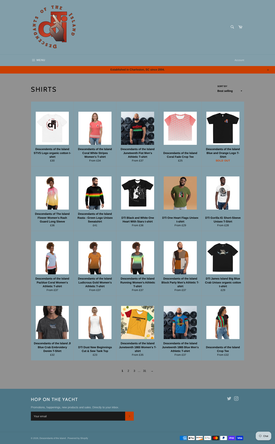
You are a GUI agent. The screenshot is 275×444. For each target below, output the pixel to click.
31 (144, 370)
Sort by (222, 86)
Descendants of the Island (52, 438)
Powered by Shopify (78, 438)
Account (239, 60)
